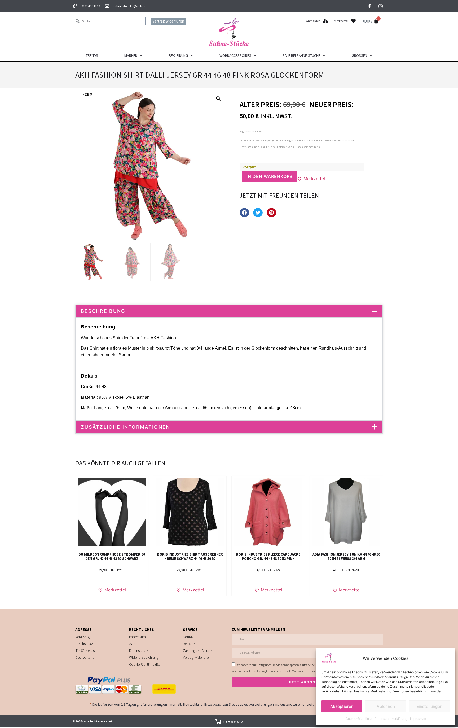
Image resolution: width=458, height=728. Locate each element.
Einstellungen (429, 706)
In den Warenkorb (269, 176)
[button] (218, 98)
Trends (92, 55)
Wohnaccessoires (235, 55)
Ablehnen (386, 706)
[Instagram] (380, 6)
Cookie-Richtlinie (359, 719)
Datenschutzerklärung (390, 719)
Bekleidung (178, 55)
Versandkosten (253, 131)
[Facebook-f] (370, 6)
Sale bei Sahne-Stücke (301, 55)
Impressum (418, 719)
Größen (359, 55)
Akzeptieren (342, 706)
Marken (130, 55)
